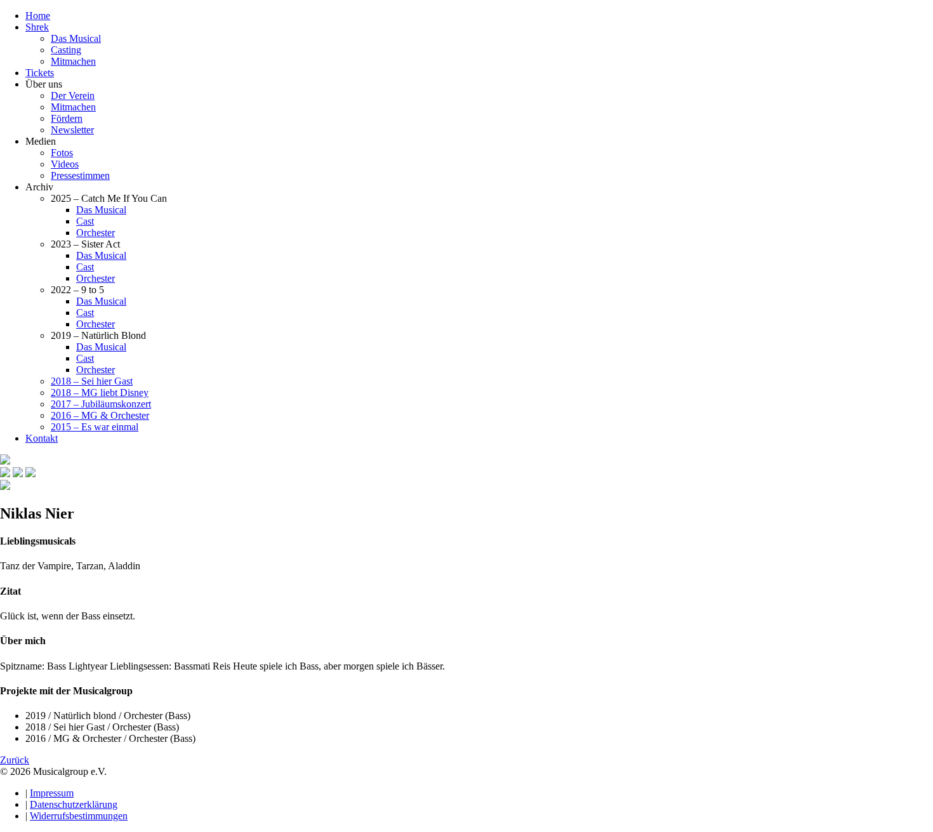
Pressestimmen (80, 175)
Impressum (52, 793)
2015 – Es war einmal (94, 426)
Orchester (95, 232)
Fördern (67, 118)
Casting (66, 49)
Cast (85, 221)
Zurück (14, 760)
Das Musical (76, 38)
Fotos (62, 152)
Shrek (37, 27)
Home (37, 15)
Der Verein (73, 95)
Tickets (39, 72)
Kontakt (41, 438)
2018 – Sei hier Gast (92, 381)
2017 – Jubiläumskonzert (101, 404)
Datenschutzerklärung (73, 804)
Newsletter (72, 129)
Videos (65, 164)
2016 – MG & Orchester (100, 415)
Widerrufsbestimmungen (79, 815)
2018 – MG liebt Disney (100, 392)
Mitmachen (73, 61)
